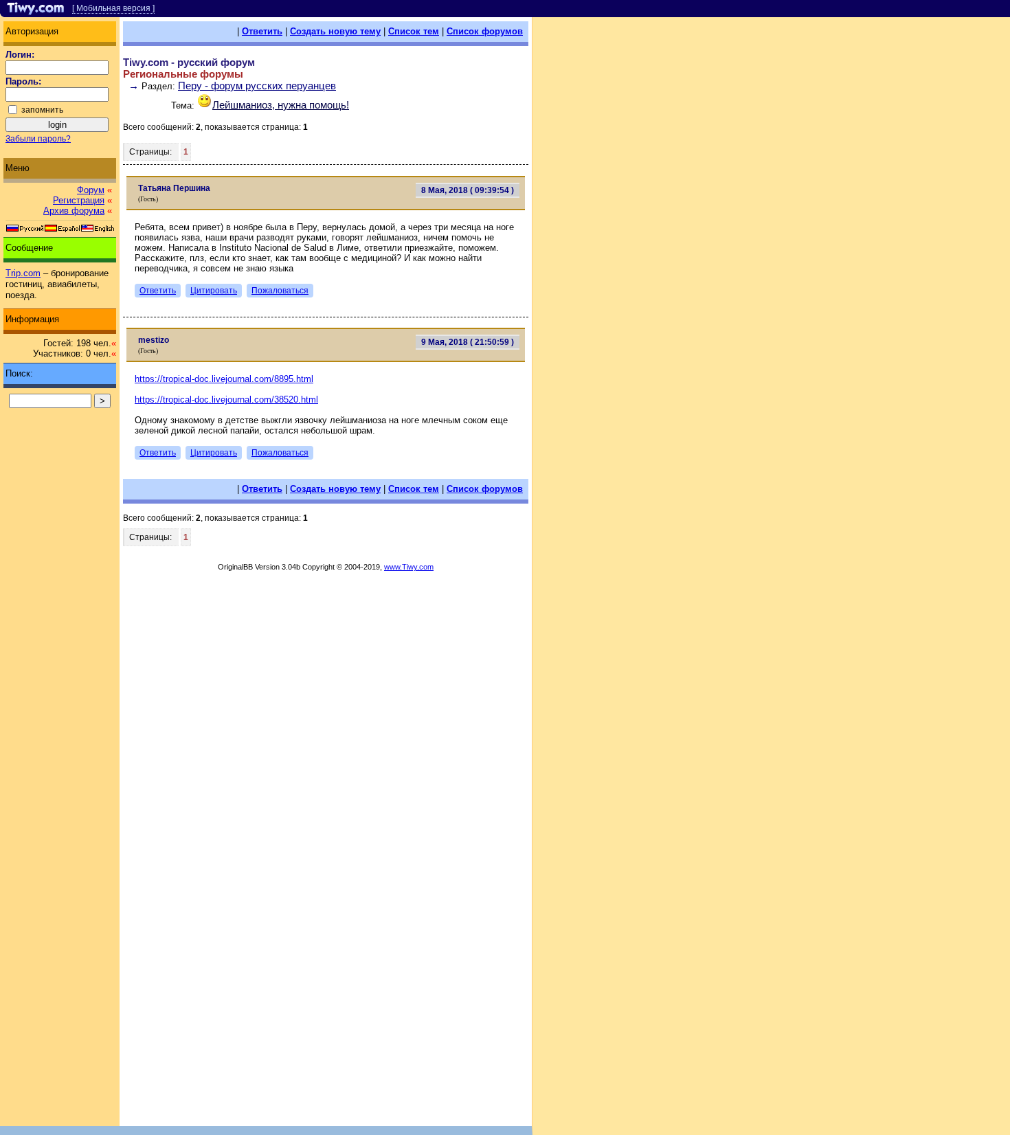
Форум (90, 190)
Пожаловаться (279, 290)
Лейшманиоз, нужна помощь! (280, 105)
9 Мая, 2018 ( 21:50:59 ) (467, 342)
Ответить (262, 31)
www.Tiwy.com (409, 567)
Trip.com (23, 273)
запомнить (42, 110)
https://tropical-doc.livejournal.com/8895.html (224, 379)
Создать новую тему (335, 31)
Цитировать (213, 290)
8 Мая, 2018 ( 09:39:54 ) (467, 190)
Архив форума (73, 210)
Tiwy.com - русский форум (189, 62)
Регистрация (78, 200)
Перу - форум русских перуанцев (257, 85)
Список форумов (485, 31)
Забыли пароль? (38, 139)
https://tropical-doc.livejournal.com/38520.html (226, 399)
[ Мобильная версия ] (113, 8)
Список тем (413, 31)
